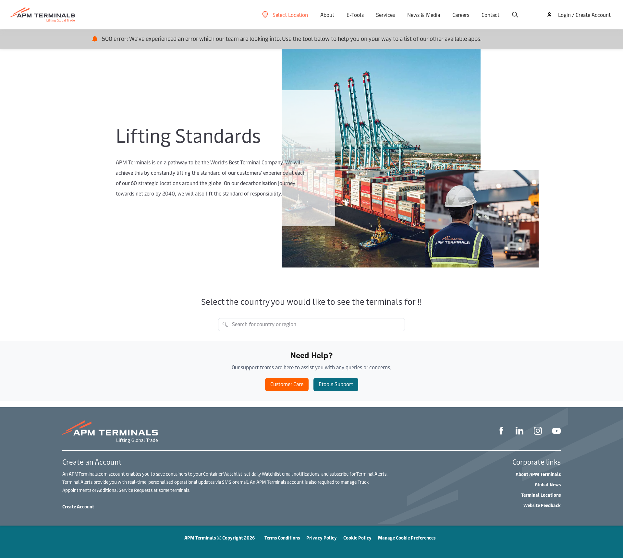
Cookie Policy (357, 538)
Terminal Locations (541, 495)
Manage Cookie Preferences (406, 538)
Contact (490, 14)
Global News (548, 484)
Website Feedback (542, 505)
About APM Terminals (538, 474)
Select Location (290, 14)
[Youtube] (556, 432)
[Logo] (42, 14)
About (327, 14)
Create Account (78, 507)
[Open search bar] (515, 14)
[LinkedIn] (519, 431)
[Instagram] (538, 432)
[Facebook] (501, 431)
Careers (460, 14)
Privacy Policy (321, 538)
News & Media (423, 14)
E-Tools (355, 14)
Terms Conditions (282, 538)
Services (385, 14)
